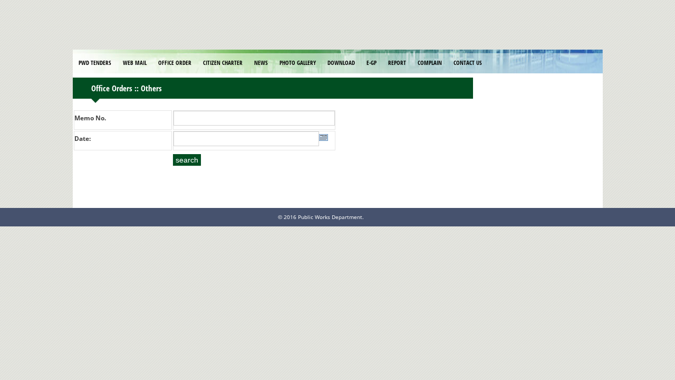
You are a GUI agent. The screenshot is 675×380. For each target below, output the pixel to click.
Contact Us (468, 62)
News (261, 62)
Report (397, 62)
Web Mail (135, 62)
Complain (430, 62)
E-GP (372, 62)
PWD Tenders (95, 62)
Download (341, 62)
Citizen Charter (223, 62)
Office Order (174, 62)
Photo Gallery (297, 62)
